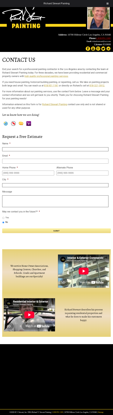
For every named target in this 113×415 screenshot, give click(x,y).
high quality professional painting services (46, 76)
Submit (56, 231)
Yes (7, 217)
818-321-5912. (97, 85)
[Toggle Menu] (108, 3)
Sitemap (100, 412)
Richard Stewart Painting (57, 3)
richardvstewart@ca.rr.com (101, 41)
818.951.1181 (51, 85)
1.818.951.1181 (103, 38)
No (6, 222)
